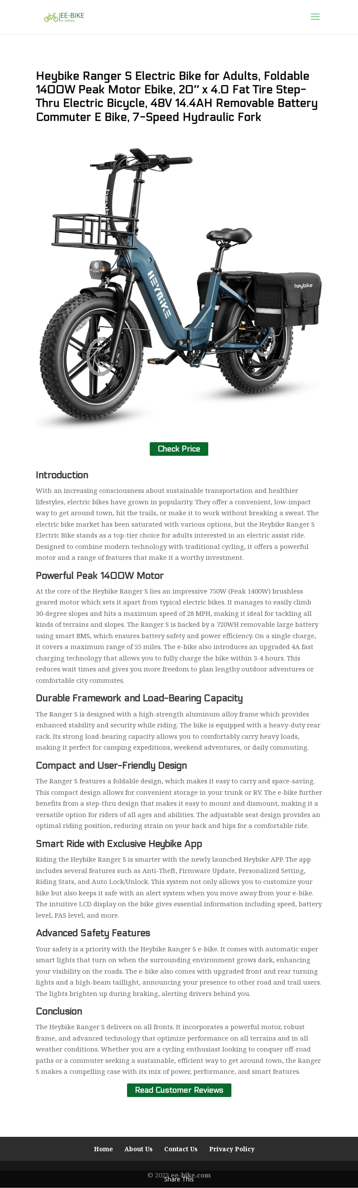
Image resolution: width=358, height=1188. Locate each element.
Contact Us (181, 1149)
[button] (315, 22)
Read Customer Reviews (179, 1090)
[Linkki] (64, 17)
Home (103, 1149)
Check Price (179, 449)
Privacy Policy (232, 1149)
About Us (138, 1149)
